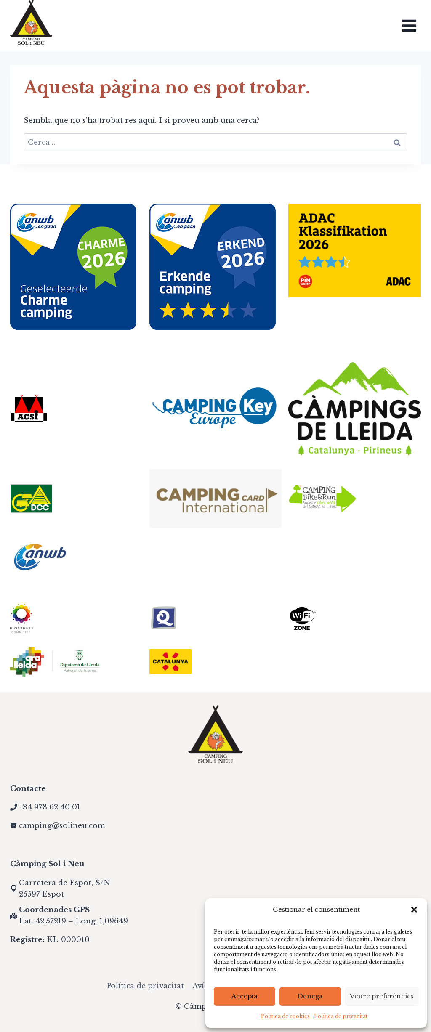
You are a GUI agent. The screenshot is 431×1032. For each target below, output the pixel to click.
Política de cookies (285, 1016)
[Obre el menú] (409, 25)
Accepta (244, 996)
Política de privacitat (340, 1016)
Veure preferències (382, 996)
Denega (310, 996)
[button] (414, 909)
